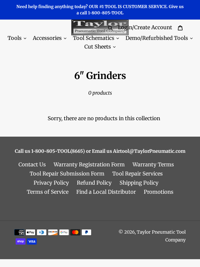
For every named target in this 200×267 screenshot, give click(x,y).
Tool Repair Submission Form (67, 173)
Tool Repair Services (137, 173)
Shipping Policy (139, 182)
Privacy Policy (51, 182)
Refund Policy (94, 182)
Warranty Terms (153, 164)
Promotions (158, 192)
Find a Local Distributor (106, 192)
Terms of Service (47, 192)
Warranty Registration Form (89, 164)
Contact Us (32, 164)
